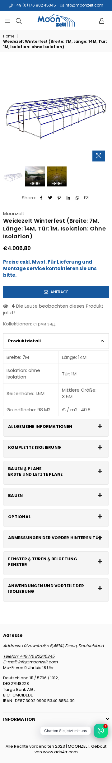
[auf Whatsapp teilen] (77, 197)
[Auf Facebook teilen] (41, 197)
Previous (7, 111)
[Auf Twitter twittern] (50, 197)
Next (104, 111)
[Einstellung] (101, 20)
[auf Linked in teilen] (68, 197)
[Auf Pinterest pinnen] (59, 197)
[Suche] (18, 20)
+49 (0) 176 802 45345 (34, 5)
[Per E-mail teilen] (86, 197)
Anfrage (58, 292)
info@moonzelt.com (83, 5)
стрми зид (44, 323)
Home (8, 36)
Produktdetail (24, 341)
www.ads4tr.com (60, 752)
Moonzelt (14, 213)
